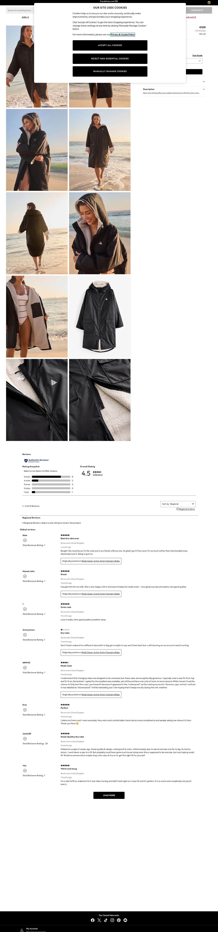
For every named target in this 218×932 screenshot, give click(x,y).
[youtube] (125, 920)
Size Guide (197, 55)
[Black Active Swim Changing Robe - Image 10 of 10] (100, 400)
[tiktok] (105, 920)
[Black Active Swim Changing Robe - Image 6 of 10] (100, 233)
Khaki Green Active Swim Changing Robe (101, 561)
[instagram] (112, 920)
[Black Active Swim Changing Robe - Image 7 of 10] (37, 317)
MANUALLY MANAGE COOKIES (110, 71)
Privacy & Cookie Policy (123, 34)
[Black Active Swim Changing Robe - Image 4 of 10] (100, 150)
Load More (109, 795)
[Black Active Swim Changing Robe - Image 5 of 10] (37, 233)
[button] (174, 89)
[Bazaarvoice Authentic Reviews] (37, 461)
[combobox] (180, 504)
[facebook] (92, 920)
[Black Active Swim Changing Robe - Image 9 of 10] (37, 400)
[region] (110, 43)
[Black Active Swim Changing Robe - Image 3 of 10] (37, 150)
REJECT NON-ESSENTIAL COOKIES (110, 58)
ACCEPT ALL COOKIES (110, 45)
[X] (99, 920)
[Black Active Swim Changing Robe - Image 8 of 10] (100, 317)
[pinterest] (119, 920)
